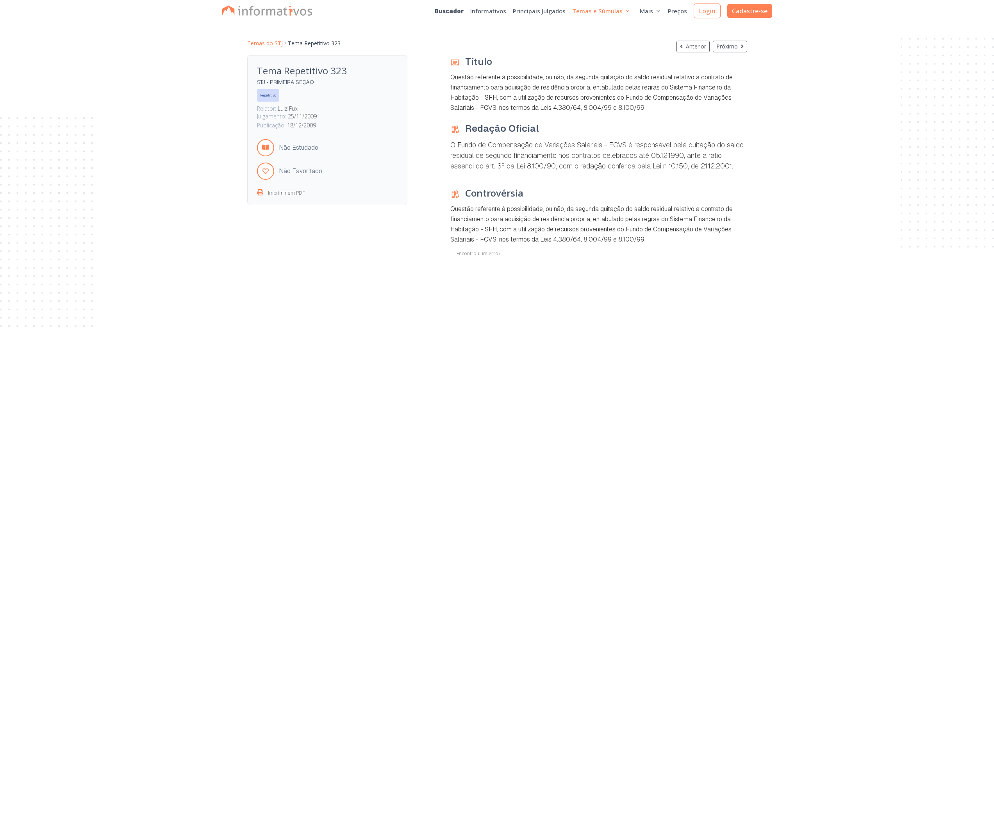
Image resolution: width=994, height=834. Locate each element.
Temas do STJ (265, 43)
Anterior (696, 46)
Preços (677, 11)
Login (707, 11)
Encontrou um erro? (478, 254)
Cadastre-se (749, 11)
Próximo (727, 46)
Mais (646, 11)
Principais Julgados (539, 11)
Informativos (488, 11)
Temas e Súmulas (597, 11)
